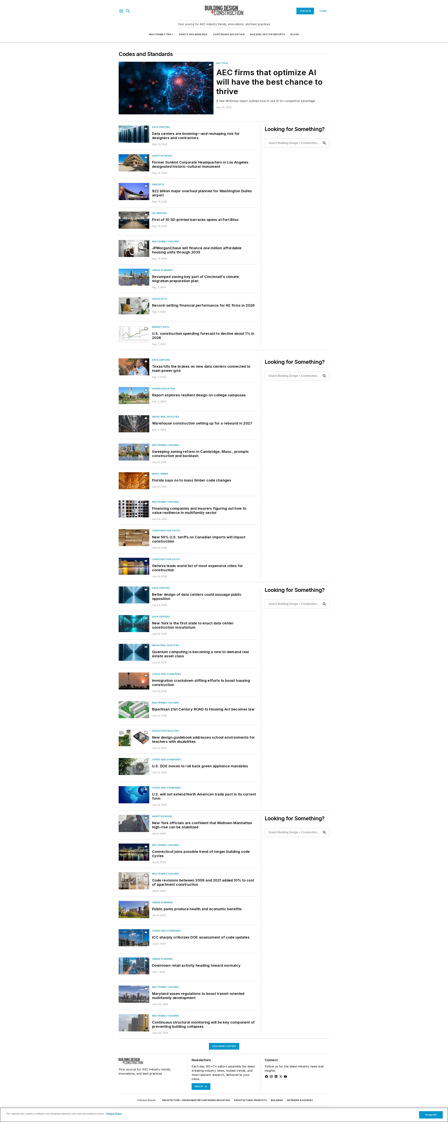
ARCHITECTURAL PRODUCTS (250, 1100)
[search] (128, 11)
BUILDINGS (277, 1100)
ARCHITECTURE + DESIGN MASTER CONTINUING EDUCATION (196, 1100)
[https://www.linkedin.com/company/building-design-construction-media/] (276, 1076)
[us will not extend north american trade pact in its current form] (134, 794)
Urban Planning (162, 270)
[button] (121, 11)
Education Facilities (165, 731)
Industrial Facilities (165, 416)
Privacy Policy (114, 1113)
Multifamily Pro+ (161, 34)
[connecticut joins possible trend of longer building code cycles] (134, 852)
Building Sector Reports (267, 34)
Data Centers (161, 127)
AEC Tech (222, 63)
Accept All (430, 1114)
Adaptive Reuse (162, 155)
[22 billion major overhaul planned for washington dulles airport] (134, 191)
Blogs (294, 34)
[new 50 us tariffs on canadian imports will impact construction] (134, 537)
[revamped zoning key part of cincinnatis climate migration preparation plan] (134, 277)
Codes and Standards (166, 674)
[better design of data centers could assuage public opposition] (134, 594)
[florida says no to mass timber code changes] (134, 480)
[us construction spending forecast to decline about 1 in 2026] (134, 333)
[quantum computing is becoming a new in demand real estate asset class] (134, 652)
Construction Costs (166, 530)
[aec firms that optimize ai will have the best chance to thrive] (166, 88)
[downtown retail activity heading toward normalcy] (134, 965)
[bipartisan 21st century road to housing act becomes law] (134, 709)
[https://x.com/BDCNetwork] (280, 1076)
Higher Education (163, 388)
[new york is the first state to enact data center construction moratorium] (134, 623)
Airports (158, 184)
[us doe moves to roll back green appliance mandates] (134, 766)
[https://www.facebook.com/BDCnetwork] (266, 1076)
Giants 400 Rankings (193, 34)
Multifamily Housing (165, 241)
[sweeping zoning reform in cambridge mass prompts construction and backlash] (134, 452)
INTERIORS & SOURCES (300, 1100)
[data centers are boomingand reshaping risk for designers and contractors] (134, 134)
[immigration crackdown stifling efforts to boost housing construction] (134, 681)
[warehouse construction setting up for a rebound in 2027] (134, 423)
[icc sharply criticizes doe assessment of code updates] (134, 937)
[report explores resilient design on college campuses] (134, 395)
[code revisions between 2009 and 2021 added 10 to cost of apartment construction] (134, 880)
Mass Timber (160, 473)
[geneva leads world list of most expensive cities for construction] (134, 566)
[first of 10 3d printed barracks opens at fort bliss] (134, 220)
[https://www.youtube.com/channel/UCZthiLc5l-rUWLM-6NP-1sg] (285, 1076)
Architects (159, 299)
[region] (224, 1115)
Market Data (160, 327)
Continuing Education (228, 34)
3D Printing (159, 213)
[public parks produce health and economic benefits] (134, 909)
